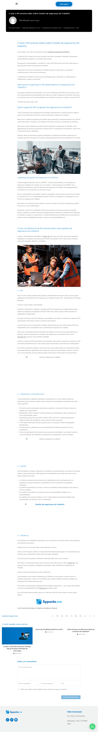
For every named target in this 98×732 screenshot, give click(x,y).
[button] (16, 3)
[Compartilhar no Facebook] (57, 616)
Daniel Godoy (34, 20)
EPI (21, 608)
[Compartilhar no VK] (76, 616)
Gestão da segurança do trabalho (33, 608)
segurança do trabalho (50, 608)
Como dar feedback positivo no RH (49, 629)
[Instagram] (11, 720)
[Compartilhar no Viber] (71, 616)
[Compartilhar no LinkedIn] (67, 616)
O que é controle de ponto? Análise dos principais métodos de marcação (17, 649)
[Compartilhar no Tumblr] (85, 616)
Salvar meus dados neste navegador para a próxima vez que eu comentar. (43, 689)
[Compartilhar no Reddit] (80, 616)
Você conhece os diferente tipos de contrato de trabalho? (81, 630)
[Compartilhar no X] (53, 616)
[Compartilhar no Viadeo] (89, 616)
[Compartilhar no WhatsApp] (94, 616)
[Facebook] (16, 720)
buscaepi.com (21, 337)
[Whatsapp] (7, 720)
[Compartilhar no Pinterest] (62, 616)
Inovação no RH (56, 28)
